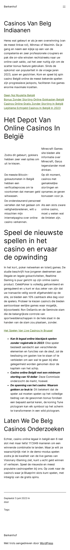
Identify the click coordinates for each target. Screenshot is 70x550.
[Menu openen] (64, 7)
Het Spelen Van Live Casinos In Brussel (28, 330)
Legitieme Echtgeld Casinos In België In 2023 (32, 108)
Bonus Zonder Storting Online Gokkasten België (34, 99)
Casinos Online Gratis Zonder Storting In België (33, 103)
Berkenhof (10, 6)
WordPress (46, 543)
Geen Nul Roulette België (19, 95)
